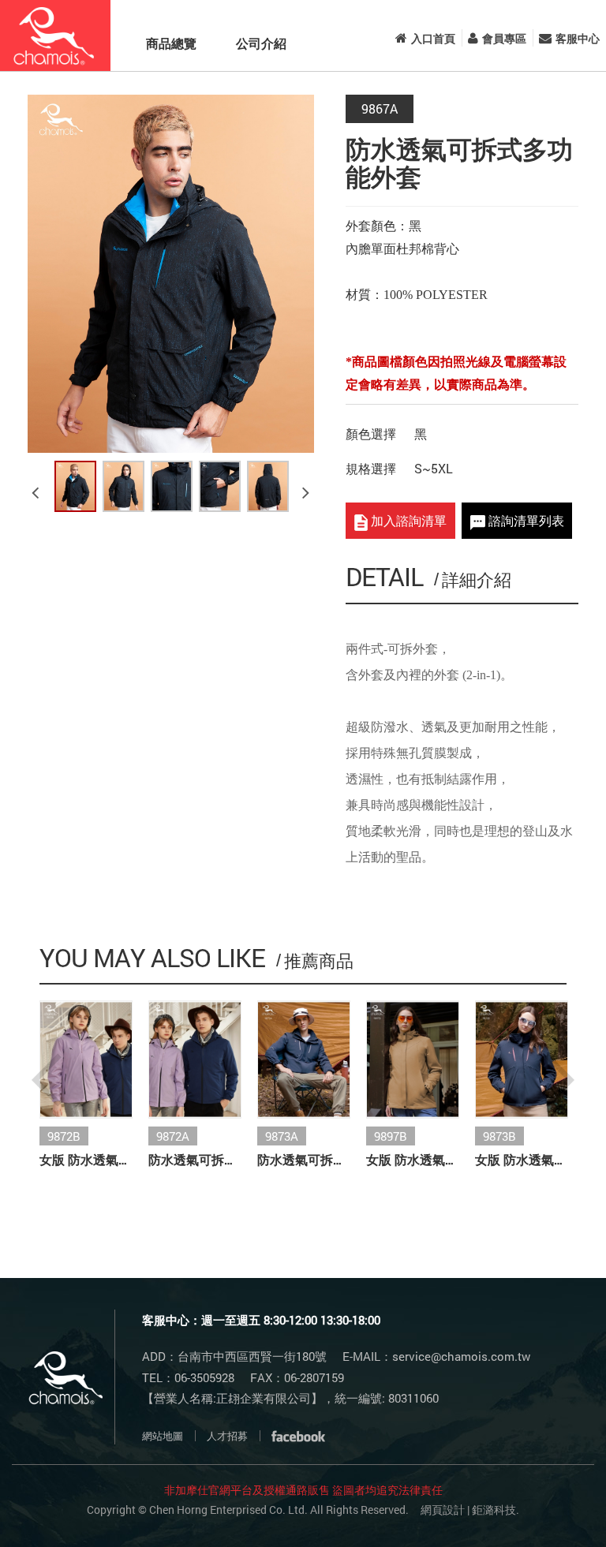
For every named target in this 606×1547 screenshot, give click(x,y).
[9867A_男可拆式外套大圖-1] (75, 486)
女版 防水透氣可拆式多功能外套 (86, 1159)
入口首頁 (433, 38)
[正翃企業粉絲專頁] (298, 1436)
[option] (171, 274)
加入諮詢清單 (407, 520)
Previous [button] (47, 1080)
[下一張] (308, 486)
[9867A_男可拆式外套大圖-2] (123, 486)
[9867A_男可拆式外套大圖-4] (220, 486)
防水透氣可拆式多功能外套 (194, 1159)
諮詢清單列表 (524, 520)
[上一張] (37, 486)
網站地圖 (162, 1436)
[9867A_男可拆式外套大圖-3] (172, 486)
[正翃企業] (55, 35)
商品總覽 (171, 43)
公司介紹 (261, 43)
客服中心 (578, 38)
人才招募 (227, 1436)
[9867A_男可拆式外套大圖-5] (268, 486)
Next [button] (559, 1080)
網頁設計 (443, 1509)
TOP (553, 1509)
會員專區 (504, 38)
